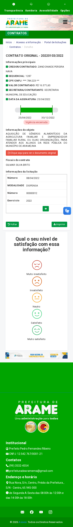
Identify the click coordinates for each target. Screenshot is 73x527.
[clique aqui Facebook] (31, 512)
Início (9, 42)
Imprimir (60, 224)
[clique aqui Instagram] (50, 512)
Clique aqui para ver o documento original (33, 153)
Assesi (23, 522)
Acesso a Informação (28, 42)
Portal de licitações (55, 42)
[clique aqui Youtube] (41, 512)
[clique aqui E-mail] (22, 512)
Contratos (15, 46)
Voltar (13, 224)
